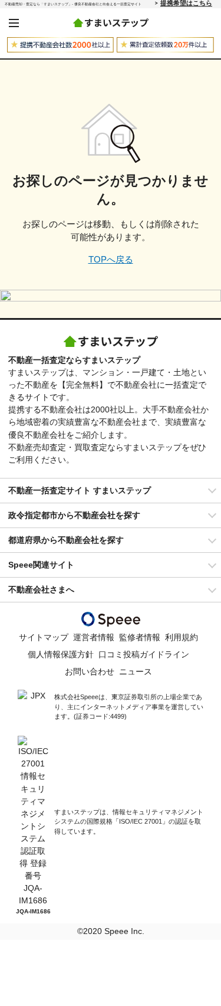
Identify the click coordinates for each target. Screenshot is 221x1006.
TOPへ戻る (110, 259)
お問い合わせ (89, 671)
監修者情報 (139, 637)
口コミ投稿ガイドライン (143, 654)
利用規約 (181, 637)
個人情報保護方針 (61, 654)
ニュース (135, 671)
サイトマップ (43, 637)
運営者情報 (93, 637)
